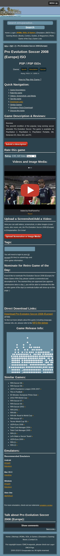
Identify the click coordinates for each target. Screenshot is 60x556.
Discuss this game (17, 111)
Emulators (41, 33)
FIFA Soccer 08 (16, 383)
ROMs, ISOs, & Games (26, 33)
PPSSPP (7, 463)
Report (30, 214)
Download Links (16, 102)
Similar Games (16, 105)
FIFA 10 (13, 433)
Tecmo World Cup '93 (19, 422)
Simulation (33, 69)
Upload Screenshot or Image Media (23, 236)
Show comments (29, 525)
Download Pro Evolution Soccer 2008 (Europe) (28, 314)
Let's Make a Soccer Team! (21, 436)
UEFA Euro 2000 (17, 439)
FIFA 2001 (15, 410)
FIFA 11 (13, 442)
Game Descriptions (17, 90)
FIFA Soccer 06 (16, 404)
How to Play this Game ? (30, 79)
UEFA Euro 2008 (17, 425)
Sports (24, 69)
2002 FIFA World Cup (19, 398)
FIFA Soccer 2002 (17, 407)
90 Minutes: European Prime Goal (24, 395)
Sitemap (15, 537)
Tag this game (15, 99)
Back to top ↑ (51, 529)
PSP (11, 46)
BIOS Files (50, 33)
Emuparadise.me (28, 550)
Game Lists (37, 39)
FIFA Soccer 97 (16, 419)
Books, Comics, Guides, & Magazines (33, 36)
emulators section (46, 505)
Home (7, 33)
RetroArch (8, 466)
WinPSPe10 (8, 496)
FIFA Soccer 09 (16, 386)
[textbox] (17, 249)
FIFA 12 (13, 445)
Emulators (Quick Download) (21, 108)
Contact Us (33, 540)
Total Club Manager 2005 (21, 430)
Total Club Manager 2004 (21, 427)
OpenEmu (8, 475)
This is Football (17, 392)
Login (13, 33)
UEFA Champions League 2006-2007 (25, 389)
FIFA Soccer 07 (16, 401)
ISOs (6, 46)
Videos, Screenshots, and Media (23, 96)
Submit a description (16, 144)
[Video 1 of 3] (30, 190)
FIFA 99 (13, 413)
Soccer (43, 69)
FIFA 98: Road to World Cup (21, 416)
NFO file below (40, 323)
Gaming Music (11, 36)
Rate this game (16, 93)
